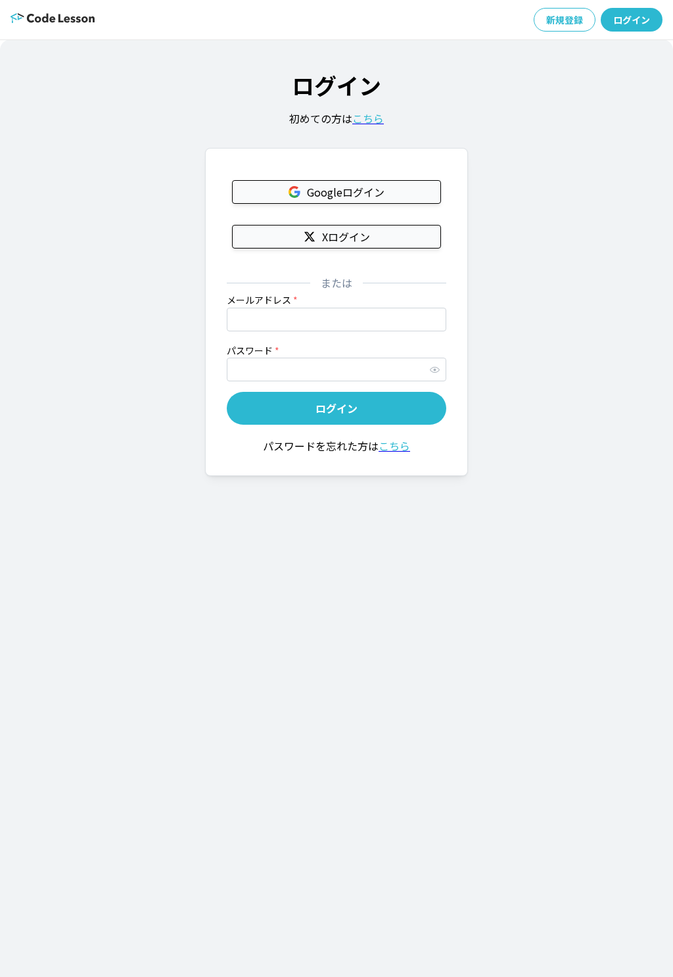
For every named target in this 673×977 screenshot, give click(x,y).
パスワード (253, 350)
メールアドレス (262, 299)
